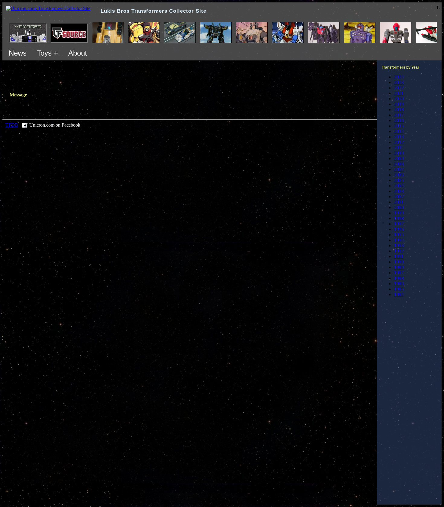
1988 (399, 278)
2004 (399, 185)
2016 (399, 120)
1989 (399, 267)
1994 (399, 240)
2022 (399, 87)
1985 (399, 289)
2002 (399, 196)
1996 (399, 229)
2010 (399, 153)
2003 (399, 191)
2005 (399, 180)
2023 (399, 82)
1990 (399, 261)
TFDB (11, 125)
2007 (399, 169)
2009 (399, 158)
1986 (399, 283)
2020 (399, 98)
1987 (399, 272)
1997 (399, 223)
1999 (399, 212)
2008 (399, 163)
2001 (399, 202)
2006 (399, 174)
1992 (399, 251)
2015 (399, 125)
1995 (399, 234)
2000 (399, 207)
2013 (399, 136)
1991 (399, 256)
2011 (398, 147)
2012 (399, 142)
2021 (399, 93)
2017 (399, 115)
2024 (399, 76)
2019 (399, 104)
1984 (399, 294)
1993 (399, 245)
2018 (399, 109)
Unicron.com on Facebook (54, 125)
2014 (399, 131)
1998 (399, 218)
